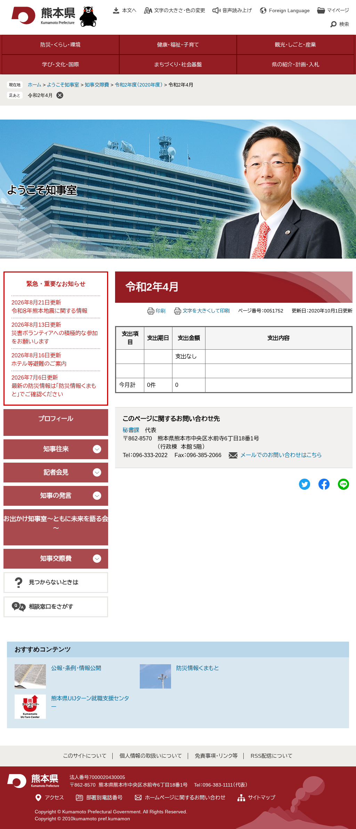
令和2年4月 (40, 95)
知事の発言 (56, 495)
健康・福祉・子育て (178, 45)
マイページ (338, 10)
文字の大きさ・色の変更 (179, 10)
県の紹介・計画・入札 (295, 64)
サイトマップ (261, 797)
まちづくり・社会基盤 (178, 64)
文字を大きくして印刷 (206, 311)
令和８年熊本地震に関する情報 (49, 311)
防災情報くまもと (197, 668)
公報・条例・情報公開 (76, 668)
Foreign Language (289, 10)
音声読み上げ (237, 10)
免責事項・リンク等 (216, 756)
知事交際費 (97, 85)
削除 (59, 95)
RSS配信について (272, 756)
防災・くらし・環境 (60, 45)
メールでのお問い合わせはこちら (281, 455)
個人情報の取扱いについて (151, 756)
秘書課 (131, 430)
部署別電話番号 (104, 797)
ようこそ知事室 (63, 85)
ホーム (34, 85)
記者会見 (55, 472)
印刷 (160, 311)
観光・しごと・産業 (295, 45)
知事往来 (55, 449)
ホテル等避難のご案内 (38, 364)
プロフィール (55, 418)
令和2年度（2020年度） (139, 85)
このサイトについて (85, 756)
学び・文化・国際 (60, 64)
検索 (344, 24)
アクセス (54, 797)
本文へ (129, 10)
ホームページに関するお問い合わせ (185, 797)
